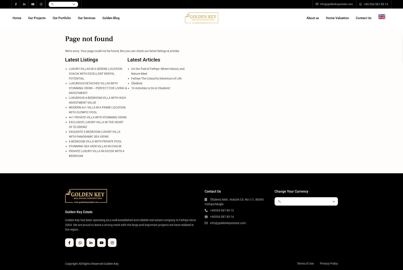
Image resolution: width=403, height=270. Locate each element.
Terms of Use (305, 263)
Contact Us (364, 18)
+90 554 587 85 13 (376, 4)
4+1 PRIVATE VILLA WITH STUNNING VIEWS (98, 117)
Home (17, 18)
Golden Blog (111, 18)
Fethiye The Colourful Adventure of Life (156, 78)
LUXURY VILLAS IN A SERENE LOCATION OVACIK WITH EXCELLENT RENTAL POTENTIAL (95, 73)
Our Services (87, 18)
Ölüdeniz (137, 83)
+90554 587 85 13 (222, 210)
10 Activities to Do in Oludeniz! (150, 88)
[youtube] (33, 4)
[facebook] (16, 4)
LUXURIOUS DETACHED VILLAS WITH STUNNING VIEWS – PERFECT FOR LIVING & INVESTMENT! (98, 88)
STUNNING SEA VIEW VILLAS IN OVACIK (95, 146)
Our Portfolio (62, 18)
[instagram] (41, 4)
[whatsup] (80, 242)
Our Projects (37, 18)
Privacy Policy (329, 263)
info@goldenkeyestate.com (228, 223)
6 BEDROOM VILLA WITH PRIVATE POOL (95, 141)
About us (312, 18)
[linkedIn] (24, 4)
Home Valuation (337, 18)
